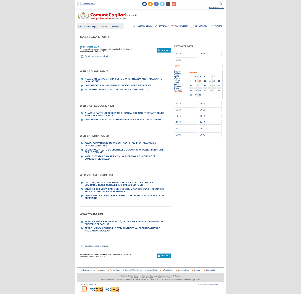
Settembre (178, 86)
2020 (177, 66)
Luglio (176, 82)
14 (219, 81)
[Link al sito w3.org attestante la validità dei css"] (112, 289)
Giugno (177, 80)
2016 (202, 109)
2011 (178, 128)
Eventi (104, 26)
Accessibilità (152, 270)
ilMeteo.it (92, 284)
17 (200, 86)
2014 (202, 116)
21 (219, 86)
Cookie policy (211, 270)
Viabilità (115, 26)
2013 (178, 122)
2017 (178, 109)
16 (196, 86)
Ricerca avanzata (216, 8)
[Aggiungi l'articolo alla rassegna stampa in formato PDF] (82, 79)
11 (205, 81)
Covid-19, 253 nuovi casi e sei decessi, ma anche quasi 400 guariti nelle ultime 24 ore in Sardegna (124, 190)
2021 (178, 59)
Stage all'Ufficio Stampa (133, 270)
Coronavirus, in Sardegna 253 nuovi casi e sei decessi (118, 85)
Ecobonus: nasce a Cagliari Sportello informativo (117, 89)
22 (191, 90)
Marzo (176, 75)
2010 (202, 128)
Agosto (177, 84)
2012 (202, 122)
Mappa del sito (183, 270)
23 (196, 90)
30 (196, 95)
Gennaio (177, 71)
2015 (178, 116)
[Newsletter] (144, 4)
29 (191, 95)
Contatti (197, 270)
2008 (202, 134)
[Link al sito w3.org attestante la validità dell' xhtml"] (96, 289)
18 (205, 86)
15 (191, 86)
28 (219, 90)
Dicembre (178, 92)
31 (200, 95)
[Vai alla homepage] (107, 15)
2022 (202, 53)
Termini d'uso (115, 270)
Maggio (177, 79)
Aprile (176, 77)
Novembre (178, 90)
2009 (178, 134)
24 (200, 90)
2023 (178, 53)
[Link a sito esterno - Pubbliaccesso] (84, 289)
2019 (178, 103)
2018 (202, 103)
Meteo (102, 270)
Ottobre (177, 88)
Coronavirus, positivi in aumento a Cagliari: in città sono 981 (123, 119)
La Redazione (167, 270)
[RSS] (150, 4)
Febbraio (177, 73)
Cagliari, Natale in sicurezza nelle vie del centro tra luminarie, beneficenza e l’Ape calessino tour (119, 183)
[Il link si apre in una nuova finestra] (156, 4)
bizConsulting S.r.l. (213, 284)
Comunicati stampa (88, 26)
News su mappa (88, 270)
